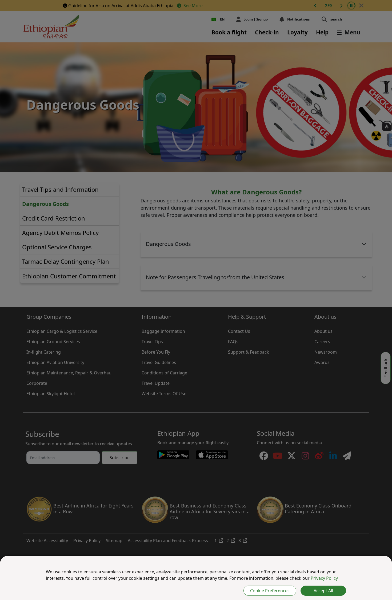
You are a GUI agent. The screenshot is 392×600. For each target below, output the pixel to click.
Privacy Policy (324, 578)
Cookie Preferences (270, 591)
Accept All (323, 591)
